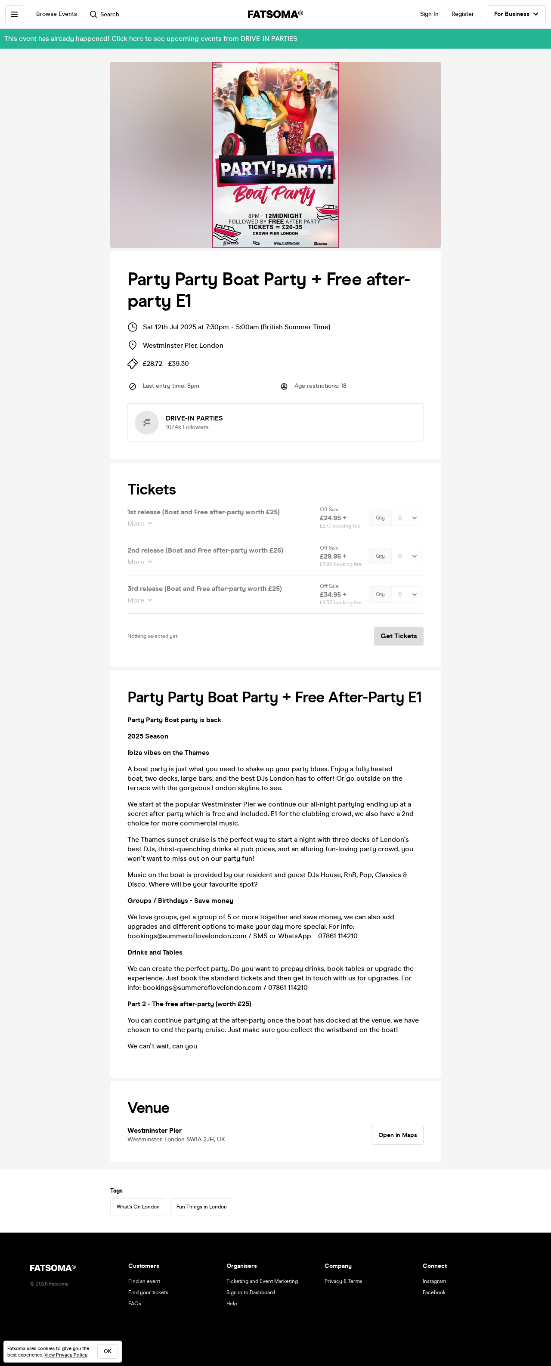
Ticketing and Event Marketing (262, 1281)
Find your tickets (148, 1292)
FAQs (134, 1304)
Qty (380, 518)
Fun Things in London (201, 1207)
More (135, 523)
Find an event (144, 1281)
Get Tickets (399, 636)
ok (107, 1351)
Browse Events (56, 14)
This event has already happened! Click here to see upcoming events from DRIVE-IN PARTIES (150, 38)
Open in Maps (397, 1135)
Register (463, 14)
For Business (511, 14)
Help (231, 1304)
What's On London (138, 1207)
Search (109, 14)
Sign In (429, 14)
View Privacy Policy (65, 1355)
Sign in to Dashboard (250, 1292)
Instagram (434, 1281)
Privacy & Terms (343, 1281)
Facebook (434, 1292)
